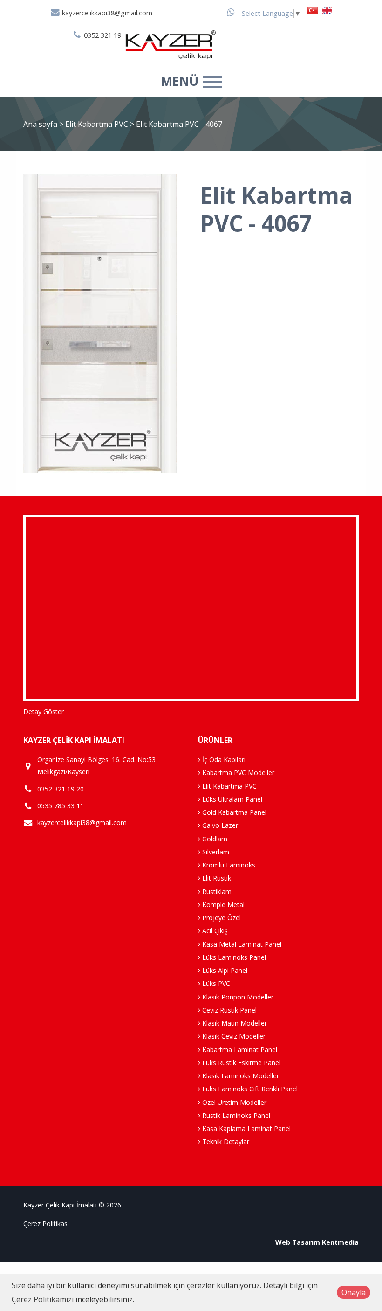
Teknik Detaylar (224, 1141)
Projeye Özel (220, 917)
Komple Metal (222, 904)
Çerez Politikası (46, 1223)
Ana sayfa (40, 124)
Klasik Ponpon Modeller (236, 996)
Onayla (353, 1292)
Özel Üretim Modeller (233, 1102)
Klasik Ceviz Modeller (233, 1036)
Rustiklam (216, 891)
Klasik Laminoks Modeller (239, 1075)
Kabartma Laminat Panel (238, 1049)
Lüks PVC (215, 983)
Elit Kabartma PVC (97, 124)
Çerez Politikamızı (43, 1299)
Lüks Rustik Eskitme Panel (240, 1062)
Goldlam (213, 838)
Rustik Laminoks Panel (235, 1115)
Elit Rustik (215, 878)
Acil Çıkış (214, 930)
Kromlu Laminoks (227, 864)
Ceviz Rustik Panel (228, 1010)
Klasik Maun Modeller (233, 1023)
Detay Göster (43, 711)
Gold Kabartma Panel (233, 812)
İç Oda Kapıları (223, 759)
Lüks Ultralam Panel (231, 799)
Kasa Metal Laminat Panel (240, 944)
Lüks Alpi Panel (223, 970)
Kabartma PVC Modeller (237, 772)
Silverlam (214, 851)
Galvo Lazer (219, 825)
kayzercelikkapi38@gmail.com (106, 12)
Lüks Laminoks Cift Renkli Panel (249, 1088)
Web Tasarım (297, 1242)
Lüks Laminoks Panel (233, 957)
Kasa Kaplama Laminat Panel (245, 1128)
